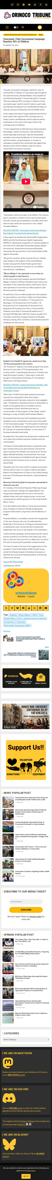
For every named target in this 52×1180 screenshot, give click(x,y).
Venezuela (21, 622)
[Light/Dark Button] (16, 27)
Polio (41, 615)
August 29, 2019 (11, 45)
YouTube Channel (36, 27)
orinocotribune (26, 593)
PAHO (34, 615)
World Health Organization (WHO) (17, 625)
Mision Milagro (24, 615)
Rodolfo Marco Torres (12, 618)
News (41, 34)
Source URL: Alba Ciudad (13, 562)
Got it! (26, 1176)
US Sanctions (9, 622)
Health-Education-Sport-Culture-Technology (20, 34)
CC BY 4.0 (21, 1125)
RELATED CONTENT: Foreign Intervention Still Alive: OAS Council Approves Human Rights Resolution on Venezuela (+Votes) (25, 387)
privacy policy (36, 916)
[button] (7, 28)
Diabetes (13, 615)
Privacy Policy (30, 1171)
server (16, 1108)
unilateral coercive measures (34, 618)
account (16, 1075)
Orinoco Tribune (27, 1121)
